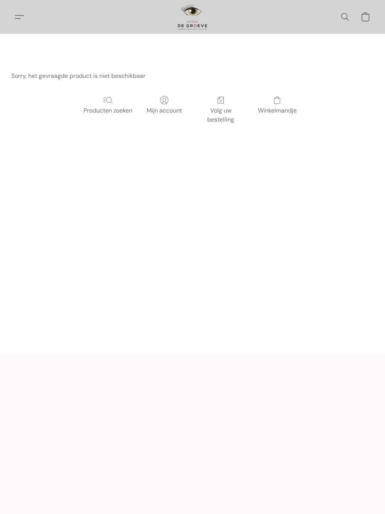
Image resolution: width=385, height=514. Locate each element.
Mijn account (164, 110)
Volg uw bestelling (220, 114)
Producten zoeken (107, 110)
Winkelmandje (277, 110)
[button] (192, 17)
